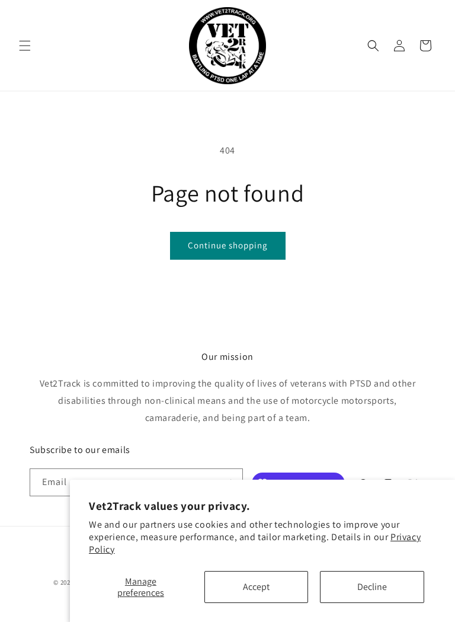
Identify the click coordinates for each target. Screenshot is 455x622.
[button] (25, 46)
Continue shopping (228, 245)
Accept (256, 586)
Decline (372, 586)
